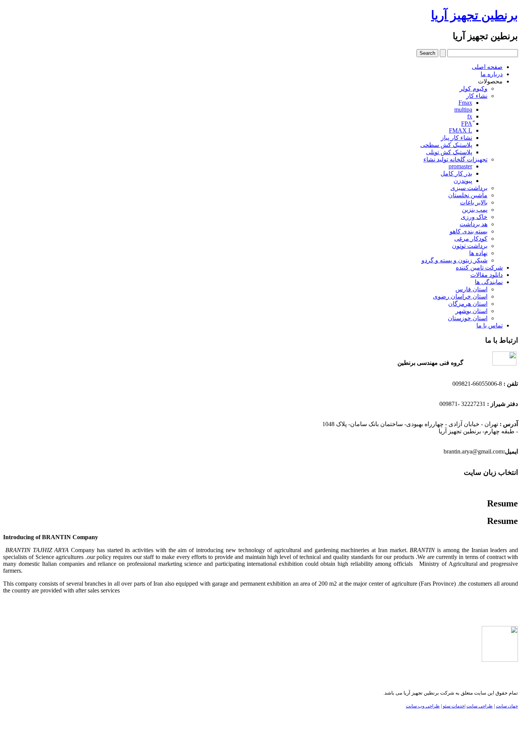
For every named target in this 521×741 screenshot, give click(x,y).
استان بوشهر (471, 311)
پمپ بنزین (474, 209)
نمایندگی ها (489, 282)
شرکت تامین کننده (479, 267)
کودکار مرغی (470, 238)
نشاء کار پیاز (456, 137)
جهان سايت (507, 706)
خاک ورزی (474, 217)
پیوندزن (462, 180)
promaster (460, 166)
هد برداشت (473, 224)
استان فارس (471, 289)
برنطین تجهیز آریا (474, 15)
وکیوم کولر (473, 88)
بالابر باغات (473, 202)
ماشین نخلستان (467, 195)
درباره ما (492, 74)
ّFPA (466, 123)
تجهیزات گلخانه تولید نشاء (455, 159)
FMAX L (460, 130)
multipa (463, 109)
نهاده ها (478, 253)
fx (469, 116)
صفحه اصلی (487, 67)
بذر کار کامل (456, 173)
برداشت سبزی (468, 188)
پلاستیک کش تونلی (449, 152)
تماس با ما (489, 325)
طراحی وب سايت (423, 706)
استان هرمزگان (467, 303)
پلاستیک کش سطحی (446, 145)
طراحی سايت (479, 706)
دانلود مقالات (486, 274)
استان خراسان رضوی (460, 296)
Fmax (465, 102)
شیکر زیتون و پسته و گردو (454, 260)
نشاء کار (476, 96)
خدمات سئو (454, 706)
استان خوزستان (467, 318)
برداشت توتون (469, 246)
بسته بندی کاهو (468, 231)
